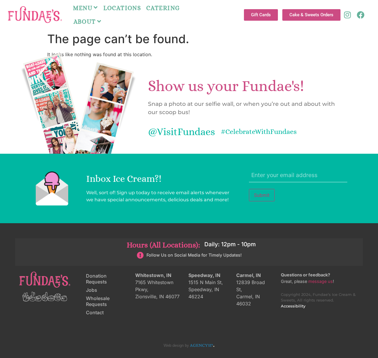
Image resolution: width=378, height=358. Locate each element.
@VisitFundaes (181, 131)
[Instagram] (347, 15)
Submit (262, 195)
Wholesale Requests (98, 301)
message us (320, 281)
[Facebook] (360, 15)
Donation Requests (96, 279)
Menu (83, 8)
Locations (122, 8)
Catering (163, 8)
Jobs (91, 290)
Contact (95, 312)
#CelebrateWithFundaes (259, 131)
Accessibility (293, 306)
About (85, 21)
